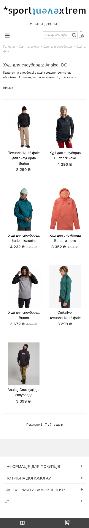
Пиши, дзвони (45, 24)
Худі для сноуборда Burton (24, 315)
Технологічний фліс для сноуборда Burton (24, 158)
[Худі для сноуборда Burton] (23, 286)
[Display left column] (22, 523)
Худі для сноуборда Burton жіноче (65, 155)
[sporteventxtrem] (44, 11)
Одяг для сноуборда (57, 46)
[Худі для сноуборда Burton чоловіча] (23, 209)
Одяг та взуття (29, 46)
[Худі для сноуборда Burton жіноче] (65, 127)
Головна (9, 46)
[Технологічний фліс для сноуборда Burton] (23, 127)
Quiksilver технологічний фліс (65, 315)
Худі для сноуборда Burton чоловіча (24, 237)
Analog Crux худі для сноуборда (24, 392)
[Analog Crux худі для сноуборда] (23, 363)
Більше (8, 87)
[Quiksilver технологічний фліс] (65, 286)
